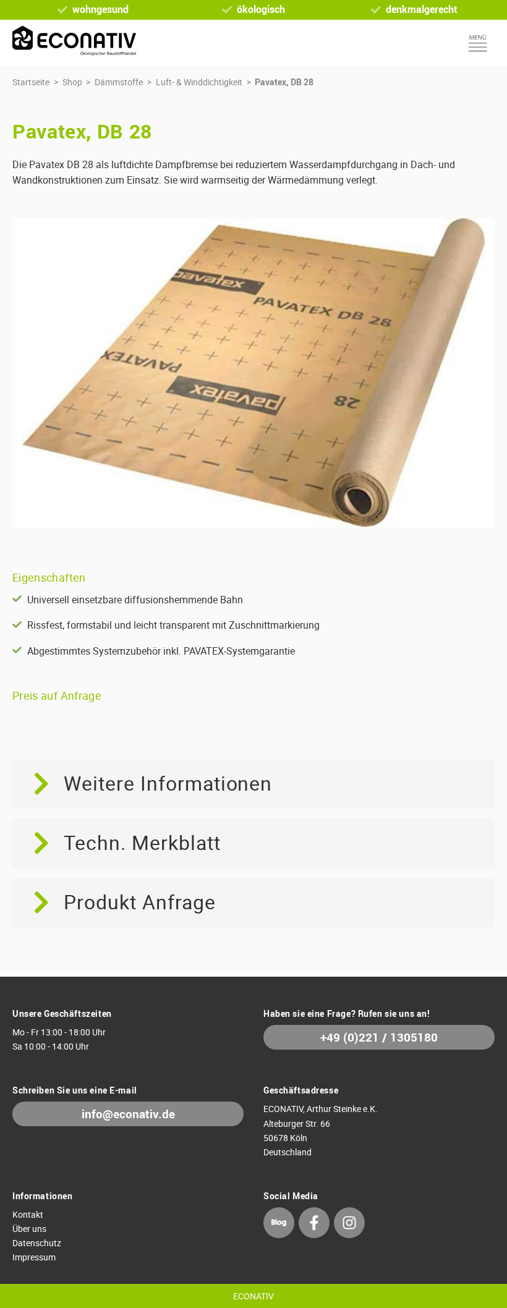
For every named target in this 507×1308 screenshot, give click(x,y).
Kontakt (27, 1214)
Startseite (30, 82)
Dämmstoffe (119, 82)
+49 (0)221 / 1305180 (379, 1037)
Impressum (34, 1257)
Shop (72, 82)
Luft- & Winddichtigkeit (199, 82)
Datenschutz (36, 1243)
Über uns (29, 1228)
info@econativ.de (128, 1114)
